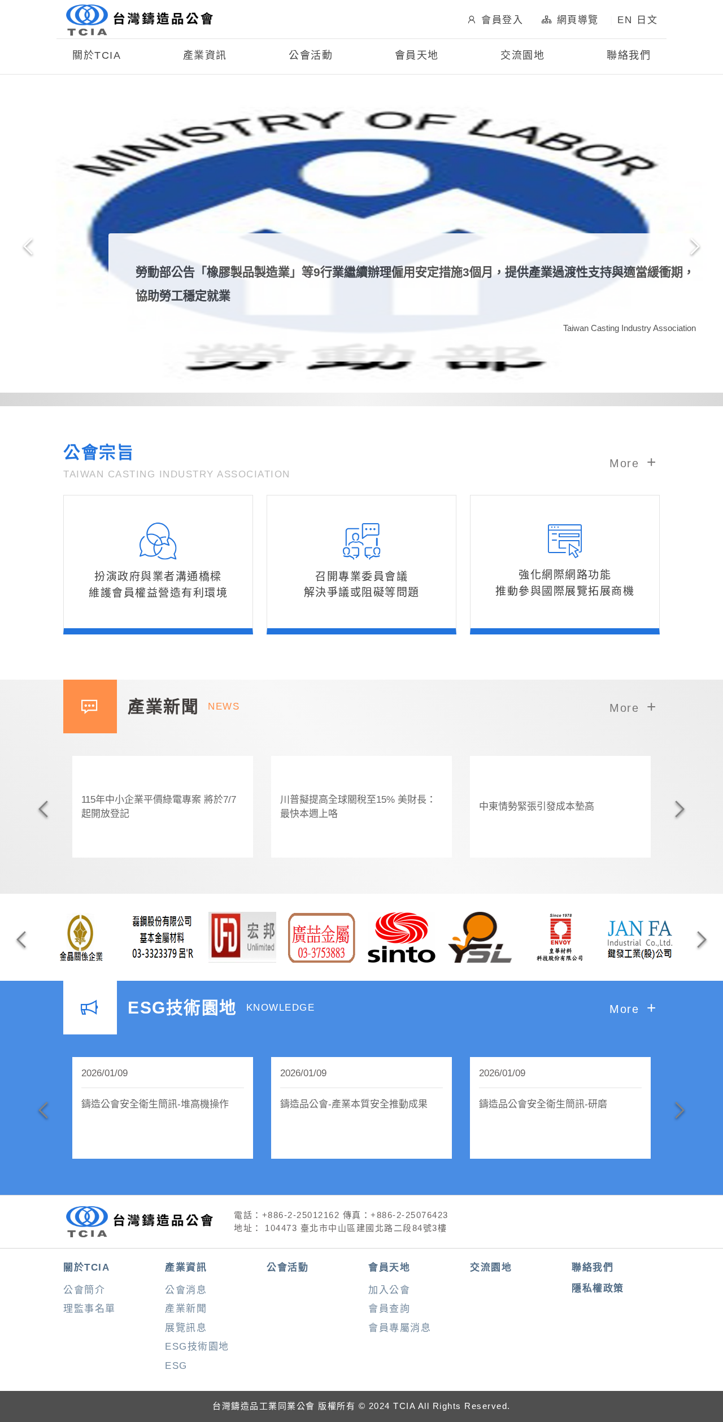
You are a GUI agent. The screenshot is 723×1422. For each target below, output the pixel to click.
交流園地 (522, 55)
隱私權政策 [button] (598, 1288)
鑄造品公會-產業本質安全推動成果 (354, 1104)
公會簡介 (84, 1290)
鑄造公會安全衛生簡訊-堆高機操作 (155, 1104)
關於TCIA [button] (96, 55)
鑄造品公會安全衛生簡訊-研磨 (543, 1104)
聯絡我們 (629, 55)
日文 (647, 20)
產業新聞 (186, 1308)
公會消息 (186, 1290)
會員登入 (502, 20)
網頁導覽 (578, 20)
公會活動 (311, 55)
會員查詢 (389, 1308)
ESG (176, 1365)
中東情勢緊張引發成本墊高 (536, 806)
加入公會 (389, 1290)
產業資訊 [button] (205, 55)
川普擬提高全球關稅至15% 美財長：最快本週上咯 (358, 807)
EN (624, 20)
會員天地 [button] (417, 55)
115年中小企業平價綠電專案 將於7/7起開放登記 (158, 807)
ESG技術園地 (197, 1346)
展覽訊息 (186, 1328)
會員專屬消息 (399, 1328)
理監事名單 (89, 1308)
